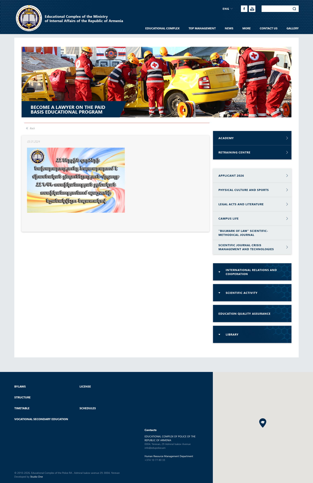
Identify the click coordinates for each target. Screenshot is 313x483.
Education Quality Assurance (244, 313)
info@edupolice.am (155, 447)
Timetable (22, 408)
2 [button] (281, 109)
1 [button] (277, 109)
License (85, 386)
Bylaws (20, 386)
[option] (156, 82)
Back (32, 128)
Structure (22, 397)
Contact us (268, 28)
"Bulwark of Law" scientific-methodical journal (243, 233)
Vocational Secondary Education (41, 419)
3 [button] (285, 109)
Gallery (293, 28)
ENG (226, 9)
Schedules (88, 408)
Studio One (36, 476)
